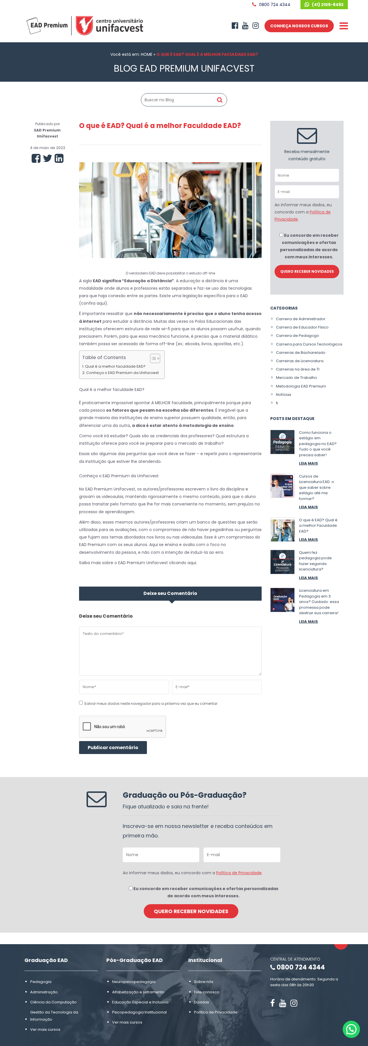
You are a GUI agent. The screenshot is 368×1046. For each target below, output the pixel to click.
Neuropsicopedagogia (134, 981)
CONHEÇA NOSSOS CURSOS (299, 26)
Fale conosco (206, 992)
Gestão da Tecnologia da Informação (54, 1015)
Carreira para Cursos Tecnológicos (309, 344)
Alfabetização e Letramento (138, 992)
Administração (44, 992)
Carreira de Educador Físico (302, 327)
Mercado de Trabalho (296, 377)
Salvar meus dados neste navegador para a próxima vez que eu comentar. (151, 703)
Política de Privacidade (239, 873)
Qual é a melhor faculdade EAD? (115, 366)
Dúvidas (201, 1002)
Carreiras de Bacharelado (300, 352)
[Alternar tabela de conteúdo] (152, 358)
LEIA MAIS (308, 463)
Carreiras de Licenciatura (299, 361)
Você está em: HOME (131, 54)
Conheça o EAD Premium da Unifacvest (122, 372)
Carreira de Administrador (300, 319)
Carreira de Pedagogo (297, 335)
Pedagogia (40, 981)
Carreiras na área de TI (297, 369)
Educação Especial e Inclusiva (140, 1002)
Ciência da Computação (53, 1002)
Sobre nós (203, 981)
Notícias (283, 394)
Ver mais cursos (45, 1029)
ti (277, 403)
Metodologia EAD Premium (301, 386)
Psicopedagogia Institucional (139, 1012)
